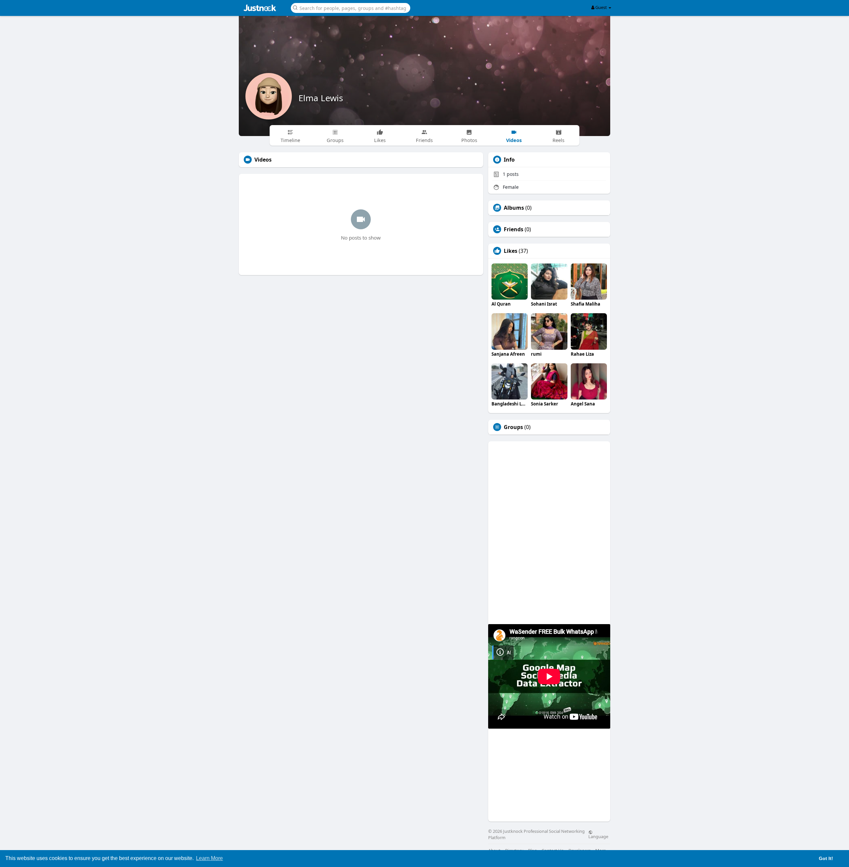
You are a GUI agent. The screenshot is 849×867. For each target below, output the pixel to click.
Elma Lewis (320, 98)
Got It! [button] (826, 858)
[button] (351, 7)
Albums (514, 207)
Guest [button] (601, 7)
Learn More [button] (209, 858)
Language (598, 836)
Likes (510, 250)
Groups (513, 427)
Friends (513, 229)
